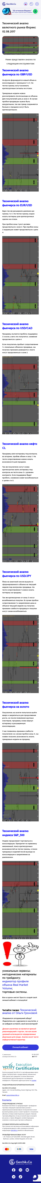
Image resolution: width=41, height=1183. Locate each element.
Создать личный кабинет (20, 1005)
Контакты (7, 1100)
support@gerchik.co (12, 1095)
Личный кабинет (20, 1047)
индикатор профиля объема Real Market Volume (15, 985)
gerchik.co (14, 1130)
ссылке (34, 1080)
